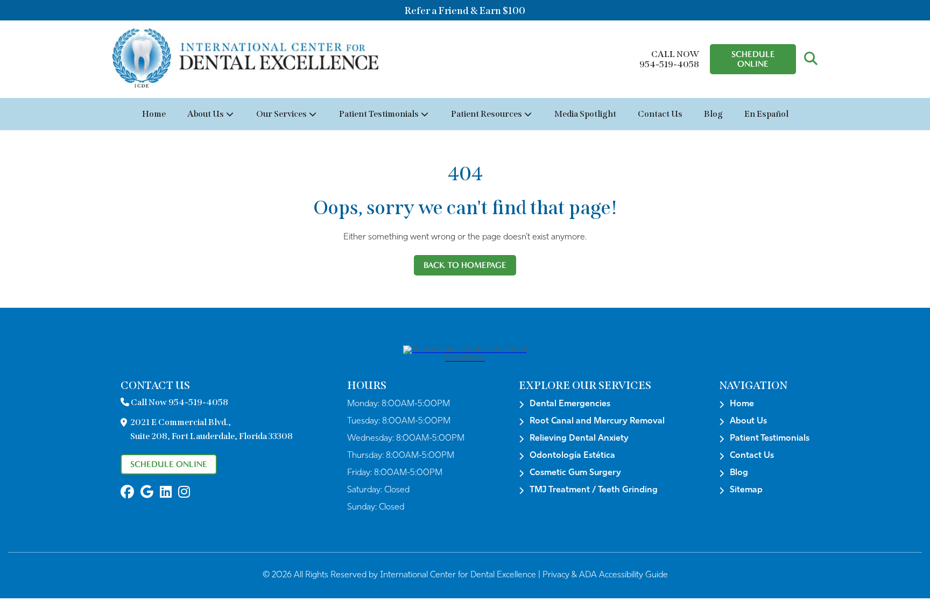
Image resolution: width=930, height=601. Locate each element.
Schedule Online (753, 59)
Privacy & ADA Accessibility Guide (605, 575)
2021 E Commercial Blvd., (211, 429)
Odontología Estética (572, 455)
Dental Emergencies (570, 404)
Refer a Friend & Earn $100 (465, 11)
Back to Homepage (465, 265)
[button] (811, 59)
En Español (766, 114)
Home (154, 114)
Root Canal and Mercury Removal (597, 421)
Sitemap (746, 490)
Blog (713, 114)
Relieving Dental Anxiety (579, 438)
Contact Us (660, 114)
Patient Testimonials (379, 114)
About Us (205, 114)
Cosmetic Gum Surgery (575, 473)
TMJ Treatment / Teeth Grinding (594, 490)
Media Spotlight (585, 114)
